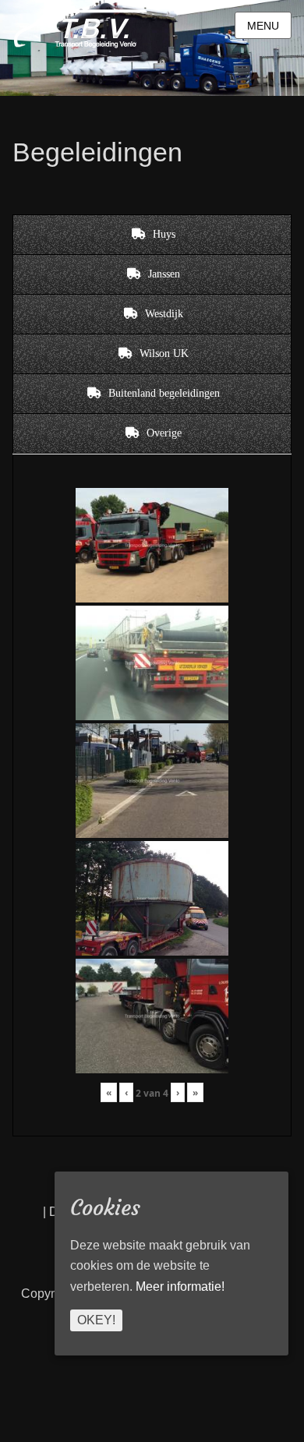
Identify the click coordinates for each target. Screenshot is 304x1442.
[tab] (152, 234)
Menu (263, 25)
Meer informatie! (180, 1286)
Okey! (96, 1320)
